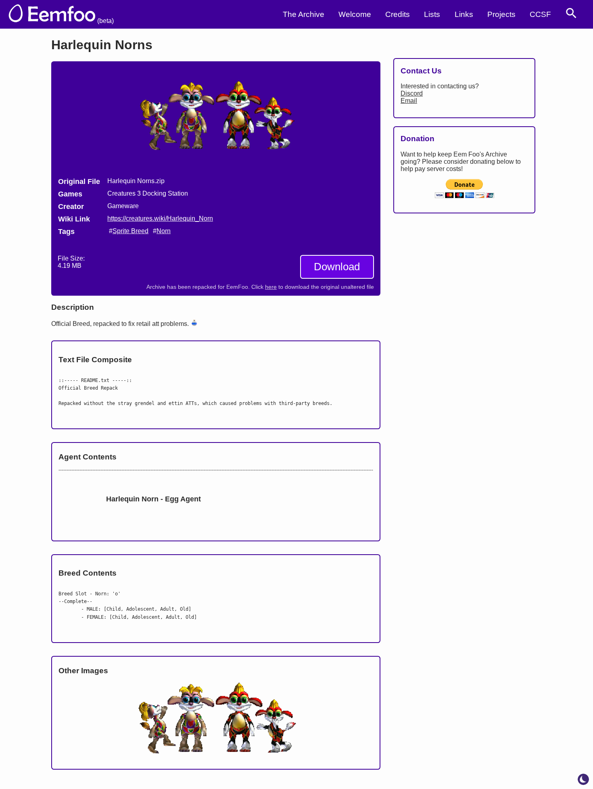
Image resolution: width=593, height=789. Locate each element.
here (271, 287)
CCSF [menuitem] (540, 14)
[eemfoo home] (57, 14)
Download (337, 266)
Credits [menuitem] (397, 14)
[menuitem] (571, 13)
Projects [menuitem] (501, 14)
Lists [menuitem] (432, 14)
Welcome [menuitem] (354, 14)
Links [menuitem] (464, 14)
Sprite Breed (130, 231)
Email (409, 100)
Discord (412, 93)
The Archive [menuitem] (303, 14)
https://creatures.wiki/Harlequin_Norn (160, 218)
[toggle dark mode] (583, 779)
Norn (164, 231)
